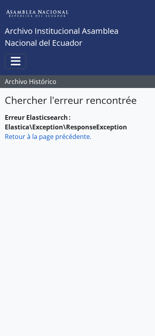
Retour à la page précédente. (48, 136)
